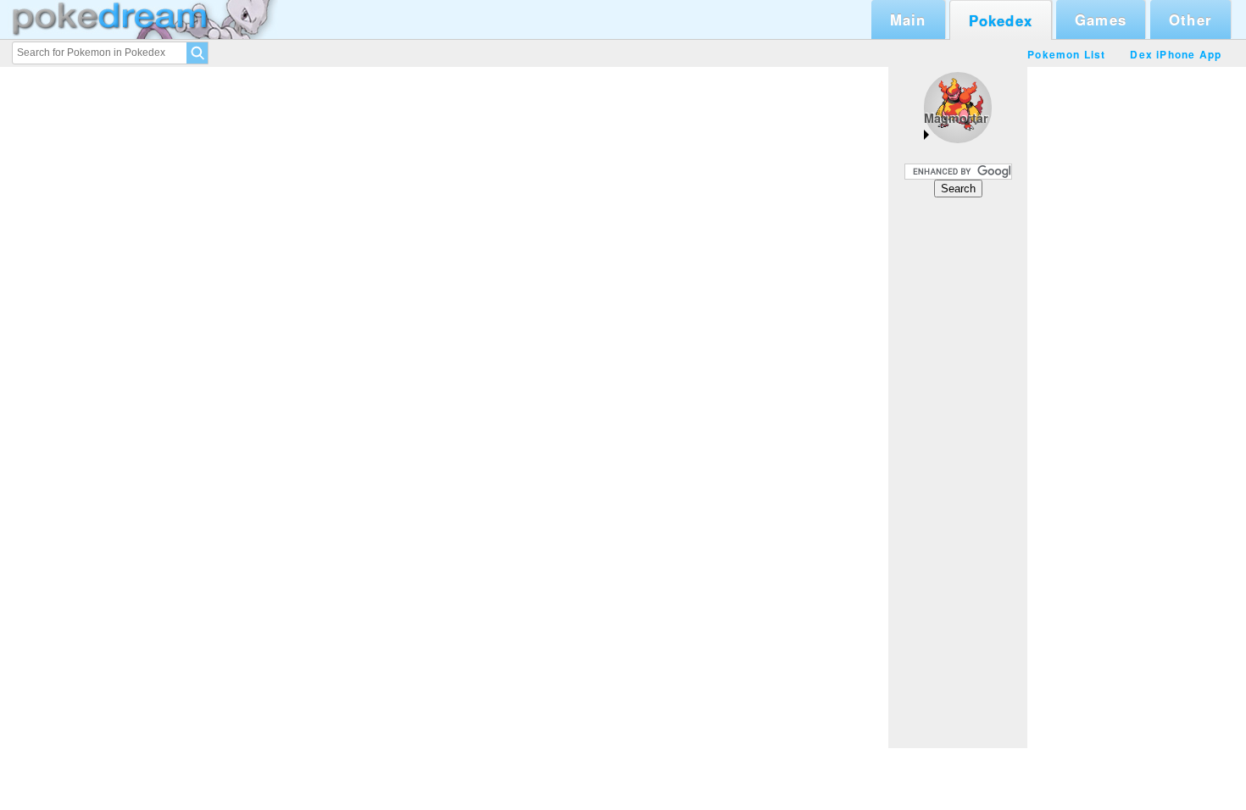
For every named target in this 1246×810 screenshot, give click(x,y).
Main (908, 19)
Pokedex (1000, 20)
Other (1190, 19)
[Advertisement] (958, 472)
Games (1100, 19)
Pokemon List (1066, 54)
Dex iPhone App (1175, 54)
